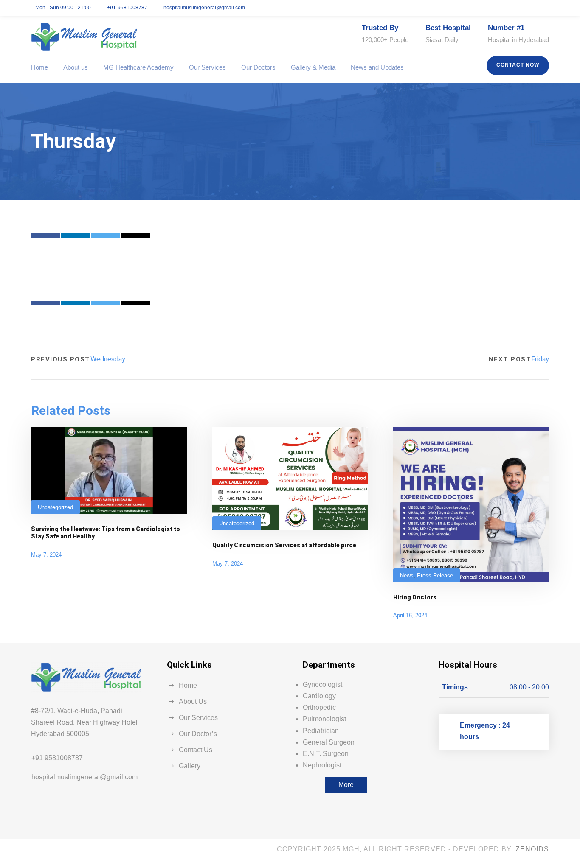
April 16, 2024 (410, 615)
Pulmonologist (324, 718)
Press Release (435, 575)
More (346, 784)
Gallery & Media (313, 67)
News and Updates (377, 67)
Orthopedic (319, 707)
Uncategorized (55, 507)
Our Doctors (258, 67)
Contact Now (517, 65)
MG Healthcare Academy (138, 67)
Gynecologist (322, 684)
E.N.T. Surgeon (326, 753)
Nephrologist (322, 765)
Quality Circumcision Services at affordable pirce (284, 545)
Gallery (189, 766)
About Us (193, 701)
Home (39, 67)
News (407, 575)
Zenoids (532, 849)
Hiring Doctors (414, 597)
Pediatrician (321, 730)
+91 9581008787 (57, 758)
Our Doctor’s (198, 733)
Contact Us (195, 749)
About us (75, 67)
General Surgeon (329, 742)
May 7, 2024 (46, 555)
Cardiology (319, 696)
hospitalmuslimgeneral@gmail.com (84, 777)
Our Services (207, 67)
